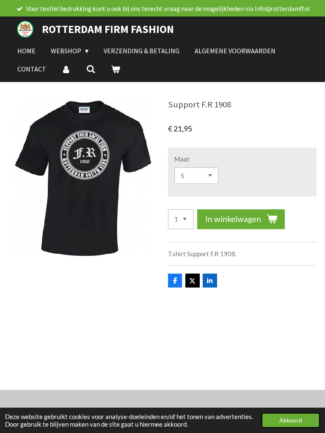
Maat (182, 159)
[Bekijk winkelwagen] (115, 69)
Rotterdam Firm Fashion (108, 29)
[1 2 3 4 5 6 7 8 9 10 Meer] (180, 219)
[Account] (66, 69)
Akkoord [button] (290, 420)
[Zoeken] (90, 69)
